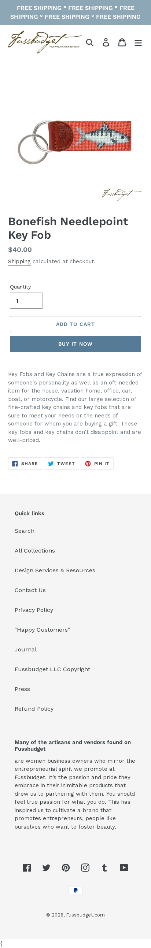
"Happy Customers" (42, 629)
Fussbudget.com (85, 915)
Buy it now (75, 344)
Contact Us (30, 590)
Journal (26, 649)
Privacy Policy (34, 609)
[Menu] (138, 42)
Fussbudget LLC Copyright (52, 669)
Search (24, 530)
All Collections (35, 550)
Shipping (19, 261)
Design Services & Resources (55, 570)
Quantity (20, 287)
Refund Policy (34, 708)
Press (22, 688)
